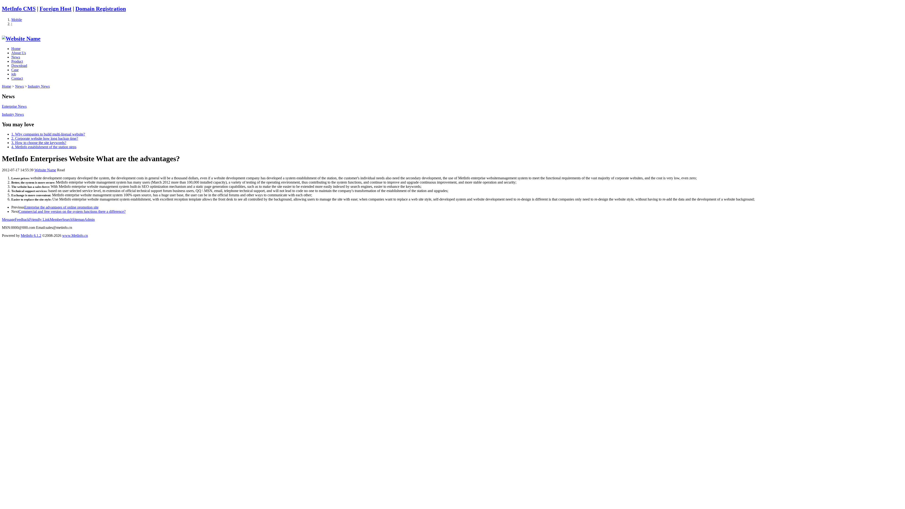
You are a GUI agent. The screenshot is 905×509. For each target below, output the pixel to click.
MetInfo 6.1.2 (31, 236)
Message (8, 220)
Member (56, 220)
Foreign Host (55, 9)
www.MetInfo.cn (75, 236)
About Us (18, 53)
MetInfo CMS (19, 9)
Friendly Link (39, 220)
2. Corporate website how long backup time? (44, 138)
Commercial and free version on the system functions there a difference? (72, 211)
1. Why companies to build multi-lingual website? (48, 134)
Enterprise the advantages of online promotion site (61, 207)
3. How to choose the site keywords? (38, 143)
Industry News (39, 86)
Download (19, 66)
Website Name (45, 170)
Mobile (16, 20)
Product (17, 61)
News (15, 57)
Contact (17, 78)
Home (16, 49)
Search (67, 220)
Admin (89, 220)
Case (15, 70)
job (13, 74)
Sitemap (78, 220)
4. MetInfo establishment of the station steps (43, 147)
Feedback (22, 220)
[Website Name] (21, 39)
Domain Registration (100, 9)
